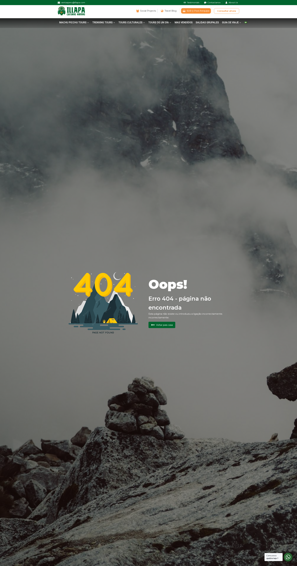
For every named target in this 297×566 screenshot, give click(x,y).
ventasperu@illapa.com (73, 2)
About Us (233, 2)
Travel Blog (170, 10)
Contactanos (213, 2)
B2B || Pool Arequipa (198, 10)
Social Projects (148, 10)
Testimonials (193, 2)
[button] (74, 22)
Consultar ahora (226, 10)
